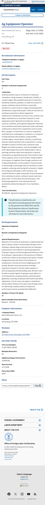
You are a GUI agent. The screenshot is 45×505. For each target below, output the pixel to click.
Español (41, 10)
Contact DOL (8, 459)
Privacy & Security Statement (17, 499)
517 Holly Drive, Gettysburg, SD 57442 (16, 334)
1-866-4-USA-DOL (9, 456)
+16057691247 (7, 62)
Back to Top (35, 409)
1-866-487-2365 (8, 457)
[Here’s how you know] (22, 2)
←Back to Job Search (22, 15)
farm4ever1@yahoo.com (11, 69)
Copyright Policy (32, 499)
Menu (33, 10)
